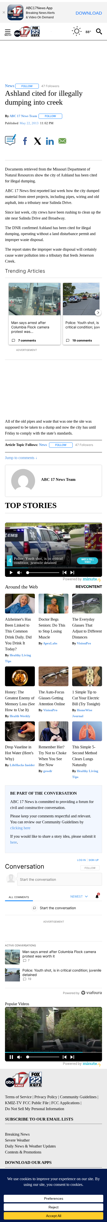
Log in (81, 859)
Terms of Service (18, 1097)
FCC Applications (65, 1103)
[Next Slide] (98, 312)
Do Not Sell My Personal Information (34, 1109)
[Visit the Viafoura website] (91, 993)
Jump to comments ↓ (21, 458)
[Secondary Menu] (11, 31)
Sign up (94, 859)
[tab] (19, 897)
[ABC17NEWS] (32, 31)
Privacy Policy (45, 1097)
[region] (53, 927)
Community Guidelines (78, 1097)
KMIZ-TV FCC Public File (27, 1103)
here (13, 842)
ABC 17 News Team (23, 116)
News (43, 445)
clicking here (20, 828)
